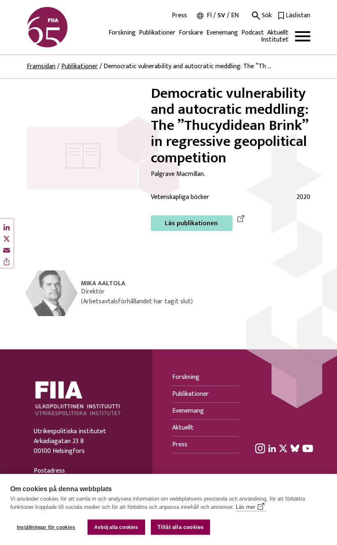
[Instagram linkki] (260, 448)
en (235, 15)
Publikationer (157, 32)
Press (179, 16)
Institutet (275, 39)
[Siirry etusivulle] (66, 27)
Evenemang (222, 32)
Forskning (122, 32)
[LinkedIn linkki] (272, 448)
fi (209, 15)
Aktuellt (278, 32)
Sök (266, 16)
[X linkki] (283, 448)
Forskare (191, 32)
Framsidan (41, 66)
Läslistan (298, 16)
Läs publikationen (191, 223)
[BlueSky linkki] (295, 448)
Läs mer (245, 507)
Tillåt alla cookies (180, 527)
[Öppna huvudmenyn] (302, 36)
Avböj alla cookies (116, 527)
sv (221, 15)
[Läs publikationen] (82, 158)
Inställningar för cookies (46, 527)
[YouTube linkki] (307, 448)
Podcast (252, 32)
